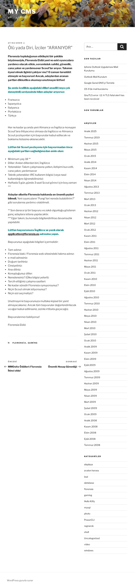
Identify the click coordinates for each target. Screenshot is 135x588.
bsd (86, 476)
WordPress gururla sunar (20, 580)
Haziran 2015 (91, 143)
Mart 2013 (89, 199)
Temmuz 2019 (92, 137)
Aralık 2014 (90, 162)
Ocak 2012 (90, 229)
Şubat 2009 (90, 408)
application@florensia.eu (23, 234)
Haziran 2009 (91, 383)
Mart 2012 (89, 223)
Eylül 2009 (89, 365)
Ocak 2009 (90, 414)
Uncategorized (92, 538)
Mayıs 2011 (90, 266)
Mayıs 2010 (90, 315)
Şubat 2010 (90, 334)
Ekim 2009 (90, 359)
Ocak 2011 (90, 272)
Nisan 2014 (90, 180)
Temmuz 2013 (92, 192)
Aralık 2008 (90, 420)
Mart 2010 (89, 328)
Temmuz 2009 (92, 377)
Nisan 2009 (90, 395)
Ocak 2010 (90, 340)
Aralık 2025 (90, 131)
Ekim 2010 (90, 285)
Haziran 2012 (91, 211)
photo (87, 513)
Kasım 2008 (90, 426)
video (87, 544)
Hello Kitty (89, 501)
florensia (19, 343)
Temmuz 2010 (92, 303)
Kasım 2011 (90, 235)
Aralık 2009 (90, 346)
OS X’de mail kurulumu (96, 89)
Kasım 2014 (90, 168)
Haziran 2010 (91, 309)
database (89, 482)
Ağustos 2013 (91, 186)
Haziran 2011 (91, 260)
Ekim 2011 (89, 242)
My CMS (22, 11)
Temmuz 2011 (91, 254)
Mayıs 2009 (90, 389)
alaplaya (88, 464)
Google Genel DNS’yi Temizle (99, 82)
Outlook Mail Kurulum (95, 76)
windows (88, 550)
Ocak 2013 (90, 205)
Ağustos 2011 (91, 248)
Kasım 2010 (90, 279)
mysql (87, 507)
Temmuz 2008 (92, 445)
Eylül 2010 (89, 291)
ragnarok (89, 525)
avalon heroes (91, 470)
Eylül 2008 (89, 438)
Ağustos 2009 (91, 371)
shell (86, 532)
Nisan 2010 (90, 321)
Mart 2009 (90, 401)
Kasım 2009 (90, 352)
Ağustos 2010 (91, 297)
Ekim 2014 (90, 174)
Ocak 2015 (90, 155)
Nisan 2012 (90, 217)
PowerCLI (89, 519)
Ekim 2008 (90, 432)
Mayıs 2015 (90, 149)
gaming (33, 343)
